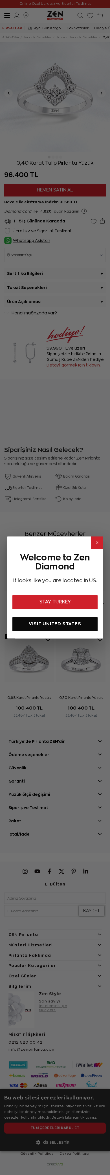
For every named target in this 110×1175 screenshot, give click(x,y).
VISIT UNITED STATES (55, 623)
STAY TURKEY (55, 602)
